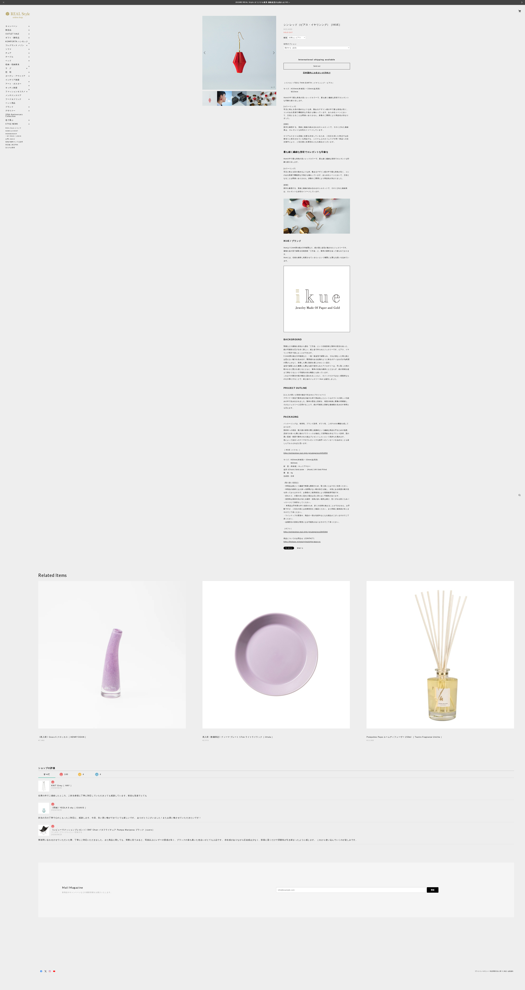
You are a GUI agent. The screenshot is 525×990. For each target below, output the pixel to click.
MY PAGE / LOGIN (14, 136)
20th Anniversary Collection (14, 115)
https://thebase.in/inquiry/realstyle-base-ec (302, 542)
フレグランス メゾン (14, 45)
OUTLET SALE (12, 34)
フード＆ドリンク (13, 99)
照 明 (8, 72)
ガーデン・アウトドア (15, 76)
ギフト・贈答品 (12, 38)
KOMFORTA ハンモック (16, 41)
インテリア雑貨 (17, 80)
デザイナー (10, 111)
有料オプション (290, 44)
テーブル (9, 57)
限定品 (8, 30)
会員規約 (510, 971)
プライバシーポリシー (482, 971)
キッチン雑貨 (17, 88)
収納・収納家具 (17, 64)
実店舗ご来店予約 (11, 144)
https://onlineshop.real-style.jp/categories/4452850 (306, 453)
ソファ (13, 49)
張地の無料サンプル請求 (14, 142)
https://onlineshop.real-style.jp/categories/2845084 (306, 532)
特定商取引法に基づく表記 (498, 971)
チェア (9, 53)
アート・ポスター (17, 84)
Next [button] (273, 53)
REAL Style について (13, 128)
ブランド (9, 107)
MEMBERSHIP (11, 134)
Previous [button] (205, 53)
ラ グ (8, 68)
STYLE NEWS (11, 124)
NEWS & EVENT (11, 131)
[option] (239, 53)
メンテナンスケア (13, 95)
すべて (47, 774)
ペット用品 (10, 103)
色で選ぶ (9, 120)
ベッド (8, 61)
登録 (432, 890)
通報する (300, 548)
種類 (285, 38)
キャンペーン (11, 26)
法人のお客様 (10, 147)
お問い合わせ (10, 139)
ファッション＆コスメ (15, 91)
